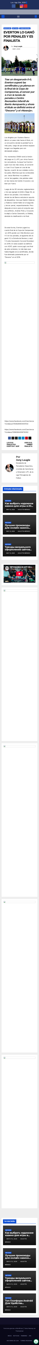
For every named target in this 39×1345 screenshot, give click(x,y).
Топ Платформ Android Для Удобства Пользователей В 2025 (19, 1303)
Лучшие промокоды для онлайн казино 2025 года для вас (17, 528)
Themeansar (20, 1331)
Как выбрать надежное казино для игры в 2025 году (19, 506)
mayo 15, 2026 (12, 1261)
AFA (30, 1336)
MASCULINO (7, 28)
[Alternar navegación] (18, 16)
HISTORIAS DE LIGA (13, 1340)
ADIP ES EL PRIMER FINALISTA (28, 444)
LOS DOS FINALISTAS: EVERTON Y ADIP (13, 444)
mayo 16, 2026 (12, 1239)
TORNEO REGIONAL (25, 28)
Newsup (31, 1328)
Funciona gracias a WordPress (13, 1328)
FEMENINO (24, 1336)
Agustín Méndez (24, 509)
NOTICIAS (15, 28)
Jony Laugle (18, 46)
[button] (32, 16)
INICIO (10, 1336)
